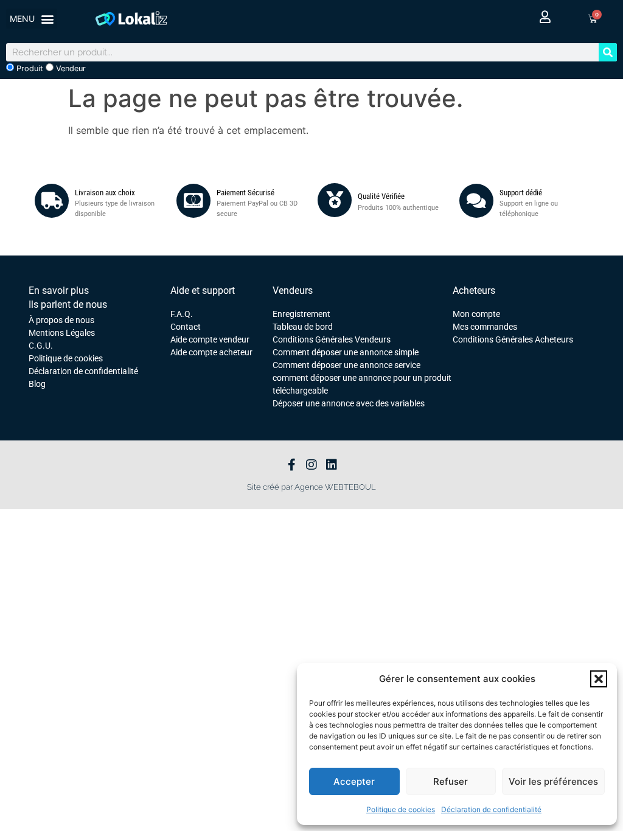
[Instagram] (311, 465)
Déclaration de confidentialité (491, 809)
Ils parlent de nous (68, 304)
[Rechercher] (608, 52)
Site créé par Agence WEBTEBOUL (311, 487)
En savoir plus (59, 290)
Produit (28, 68)
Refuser (450, 781)
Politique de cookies (400, 809)
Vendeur (70, 68)
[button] (599, 679)
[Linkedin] (331, 465)
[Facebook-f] (291, 465)
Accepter (354, 781)
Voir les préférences (553, 781)
